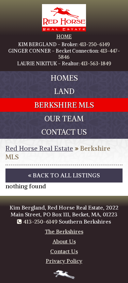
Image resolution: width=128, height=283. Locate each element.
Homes (64, 78)
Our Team (64, 118)
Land (64, 91)
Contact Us (64, 132)
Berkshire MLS (64, 105)
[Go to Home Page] (64, 30)
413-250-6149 (94, 44)
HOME (64, 36)
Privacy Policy (64, 260)
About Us (64, 241)
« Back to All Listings (64, 175)
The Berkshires (64, 231)
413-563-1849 (96, 63)
